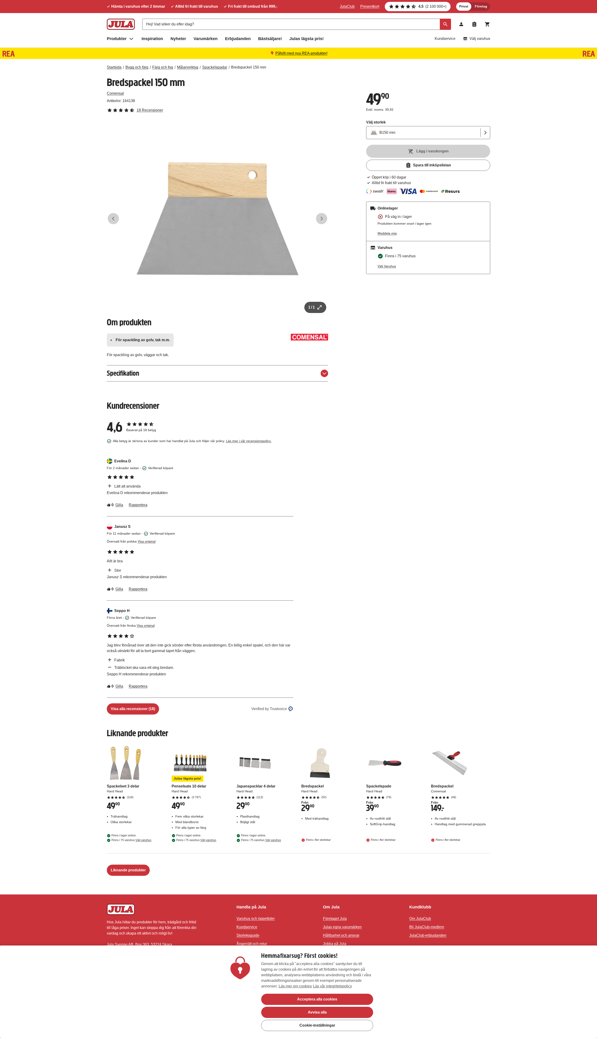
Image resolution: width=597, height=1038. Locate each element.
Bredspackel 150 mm (248, 67)
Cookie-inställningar (317, 1025)
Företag (481, 6)
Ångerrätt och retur (251, 944)
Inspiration (152, 38)
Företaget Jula (335, 919)
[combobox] (296, 24)
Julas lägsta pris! (306, 38)
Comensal (115, 93)
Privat (463, 6)
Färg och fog (162, 67)
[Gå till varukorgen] (487, 24)
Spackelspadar (214, 67)
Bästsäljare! (270, 38)
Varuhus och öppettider (255, 919)
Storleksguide (247, 935)
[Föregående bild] (113, 218)
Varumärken (206, 38)
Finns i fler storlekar (318, 840)
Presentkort (369, 6)
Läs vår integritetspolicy (332, 986)
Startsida (114, 67)
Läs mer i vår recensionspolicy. (248, 441)
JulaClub (347, 6)
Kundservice (445, 39)
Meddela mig (387, 233)
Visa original (147, 541)
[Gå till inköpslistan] (474, 24)
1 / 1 (311, 307)
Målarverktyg (187, 67)
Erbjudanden (238, 38)
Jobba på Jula (334, 944)
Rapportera (138, 505)
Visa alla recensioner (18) (133, 709)
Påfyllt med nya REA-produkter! (301, 53)
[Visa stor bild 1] (217, 218)
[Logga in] (461, 24)
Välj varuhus (479, 39)
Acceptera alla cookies (317, 999)
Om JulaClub (420, 919)
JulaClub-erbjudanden (427, 935)
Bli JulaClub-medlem (426, 927)
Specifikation (123, 373)
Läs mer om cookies (295, 986)
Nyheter (178, 38)
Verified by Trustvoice (269, 709)
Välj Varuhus (387, 266)
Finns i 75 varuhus (131, 840)
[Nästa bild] (321, 218)
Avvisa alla (317, 1012)
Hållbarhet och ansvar (341, 935)
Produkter (117, 38)
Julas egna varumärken (342, 927)
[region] (298, 991)
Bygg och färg (136, 67)
